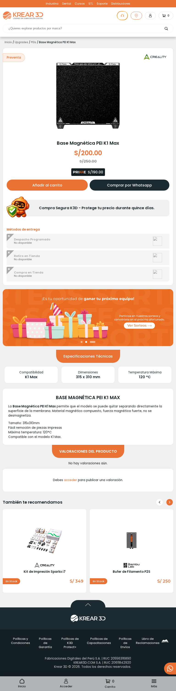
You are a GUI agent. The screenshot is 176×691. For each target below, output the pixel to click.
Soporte (102, 4)
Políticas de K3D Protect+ (70, 643)
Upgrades (21, 42)
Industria (52, 4)
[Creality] (155, 57)
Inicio (8, 42)
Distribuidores (120, 4)
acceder (70, 480)
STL (90, 4)
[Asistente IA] (122, 15)
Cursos (80, 4)
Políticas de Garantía (45, 643)
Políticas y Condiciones (20, 641)
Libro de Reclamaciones (150, 641)
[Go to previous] (159, 502)
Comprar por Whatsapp (129, 185)
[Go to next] (169, 502)
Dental (66, 4)
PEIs (33, 42)
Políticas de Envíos (125, 643)
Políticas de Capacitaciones (99, 641)
